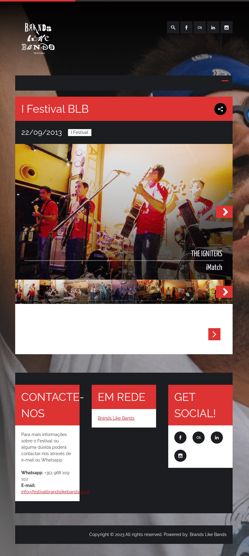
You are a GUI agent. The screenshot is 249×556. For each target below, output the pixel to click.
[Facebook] (186, 27)
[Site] (200, 27)
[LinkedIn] (213, 27)
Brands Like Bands (116, 418)
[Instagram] (226, 27)
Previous (23, 212)
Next (224, 212)
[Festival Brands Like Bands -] (37, 61)
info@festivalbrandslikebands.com (55, 491)
